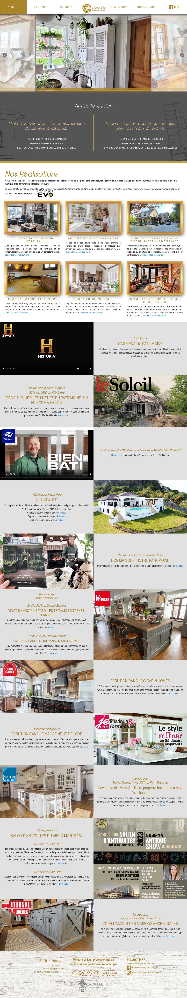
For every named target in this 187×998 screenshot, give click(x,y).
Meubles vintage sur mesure (46, 143)
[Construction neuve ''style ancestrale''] (155, 218)
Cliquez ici (116, 455)
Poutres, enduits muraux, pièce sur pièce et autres (46, 148)
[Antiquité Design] (93, 9)
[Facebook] (171, 7)
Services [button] (66, 6)
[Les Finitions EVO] (45, 193)
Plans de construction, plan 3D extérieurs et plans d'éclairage (140, 148)
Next (169, 53)
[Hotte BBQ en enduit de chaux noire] (155, 278)
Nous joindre (147, 6)
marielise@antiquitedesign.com (141, 963)
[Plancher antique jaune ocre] (32, 278)
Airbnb (61, 519)
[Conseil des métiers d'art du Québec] (93, 973)
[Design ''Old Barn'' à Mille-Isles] (32, 218)
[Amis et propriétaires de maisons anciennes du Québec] (93, 985)
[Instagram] (176, 7)
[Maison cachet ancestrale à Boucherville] (93, 218)
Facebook (61, 512)
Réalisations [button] (119, 6)
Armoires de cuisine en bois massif (140, 143)
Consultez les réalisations (16, 255)
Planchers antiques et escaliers (47, 139)
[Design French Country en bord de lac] (93, 278)
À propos (40, 6)
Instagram (61, 516)
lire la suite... (63, 415)
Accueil (13, 6)
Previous (18, 53)
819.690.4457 (136, 960)
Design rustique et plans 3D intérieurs (140, 139)
